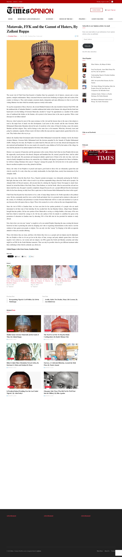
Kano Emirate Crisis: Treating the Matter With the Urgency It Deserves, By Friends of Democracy (42, 281)
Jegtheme (39, 551)
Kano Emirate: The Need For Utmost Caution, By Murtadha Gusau (66, 280)
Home (10, 19)
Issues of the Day (66, 19)
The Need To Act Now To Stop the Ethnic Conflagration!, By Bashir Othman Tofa (56, 336)
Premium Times (12, 36)
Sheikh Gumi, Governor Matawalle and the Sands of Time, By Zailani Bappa (23, 336)
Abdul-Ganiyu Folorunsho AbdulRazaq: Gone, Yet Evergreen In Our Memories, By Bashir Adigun (18, 281)
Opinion (10, 330)
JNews (12, 551)
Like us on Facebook (89, 132)
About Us (15, 1)
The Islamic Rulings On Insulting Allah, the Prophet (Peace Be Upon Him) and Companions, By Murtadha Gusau (103, 88)
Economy (49, 19)
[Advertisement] (98, 116)
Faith (111, 19)
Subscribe (97, 10)
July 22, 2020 (23, 36)
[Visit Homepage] (30, 10)
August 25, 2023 (12, 339)
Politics (82, 19)
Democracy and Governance (29, 19)
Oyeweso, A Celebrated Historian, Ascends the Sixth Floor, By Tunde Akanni (60, 364)
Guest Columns (97, 19)
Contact (20, 1)
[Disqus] (42, 427)
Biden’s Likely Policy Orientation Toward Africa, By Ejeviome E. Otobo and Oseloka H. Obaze (23, 364)
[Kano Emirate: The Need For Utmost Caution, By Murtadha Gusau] (66, 271)
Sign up (113, 10)
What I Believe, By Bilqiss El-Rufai (101, 64)
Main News (9, 1)
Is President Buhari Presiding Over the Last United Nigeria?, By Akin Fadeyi (22, 392)
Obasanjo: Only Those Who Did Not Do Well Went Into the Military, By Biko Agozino (59, 392)
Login (108, 10)
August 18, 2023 (12, 395)
